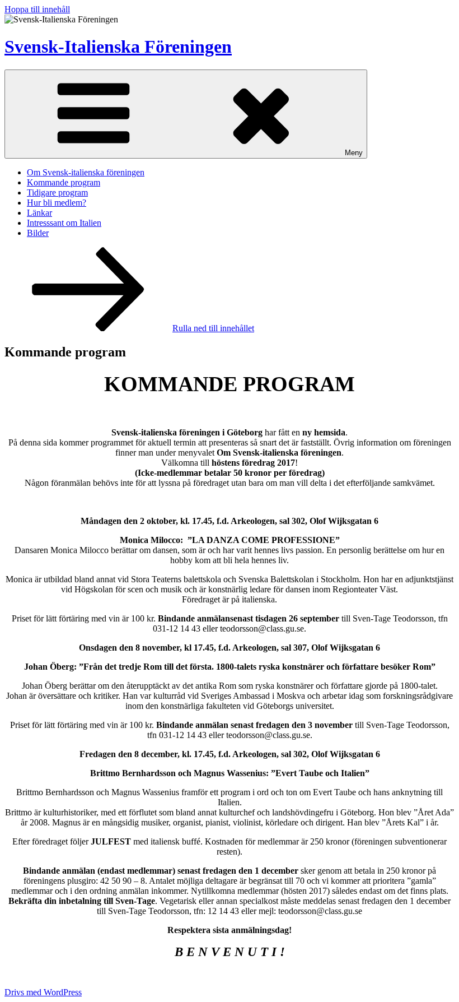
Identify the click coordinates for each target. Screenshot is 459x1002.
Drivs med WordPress (43, 992)
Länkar (39, 212)
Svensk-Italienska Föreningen (118, 46)
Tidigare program (57, 192)
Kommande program (63, 182)
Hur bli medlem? (56, 202)
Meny (354, 153)
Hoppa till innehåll (37, 9)
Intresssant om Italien (64, 223)
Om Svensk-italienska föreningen (85, 172)
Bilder (38, 233)
